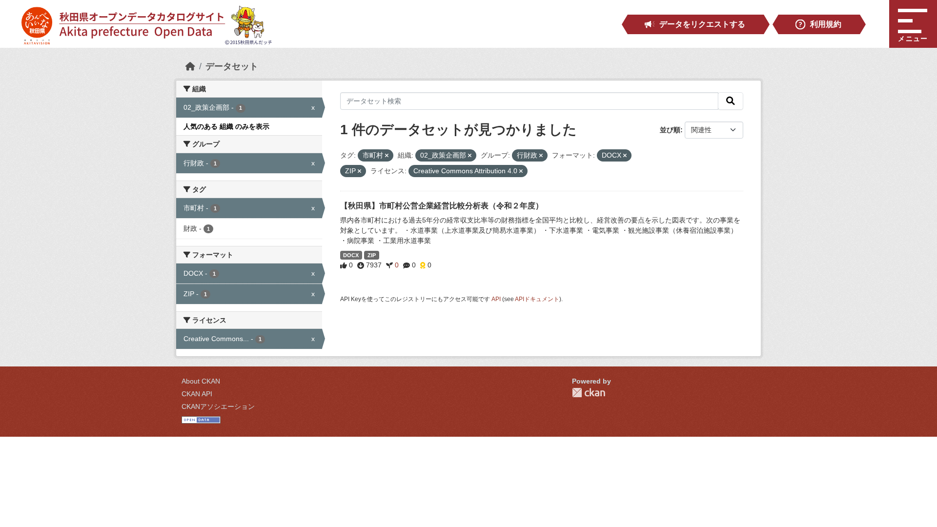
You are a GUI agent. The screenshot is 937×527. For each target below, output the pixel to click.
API (496, 299)
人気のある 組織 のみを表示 (226, 126)
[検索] (730, 101)
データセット (231, 66)
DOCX (351, 255)
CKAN (588, 392)
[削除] (386, 156)
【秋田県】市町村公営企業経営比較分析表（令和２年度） (441, 206)
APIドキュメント (537, 299)
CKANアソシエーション (218, 406)
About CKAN (201, 381)
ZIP (371, 255)
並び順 (670, 130)
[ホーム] (190, 66)
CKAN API (197, 394)
